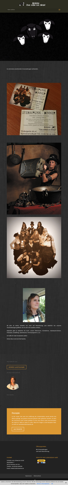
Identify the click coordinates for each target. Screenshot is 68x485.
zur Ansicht (18, 429)
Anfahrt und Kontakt (17, 367)
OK (52, 483)
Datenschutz (37, 475)
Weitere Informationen (43, 483)
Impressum (28, 475)
